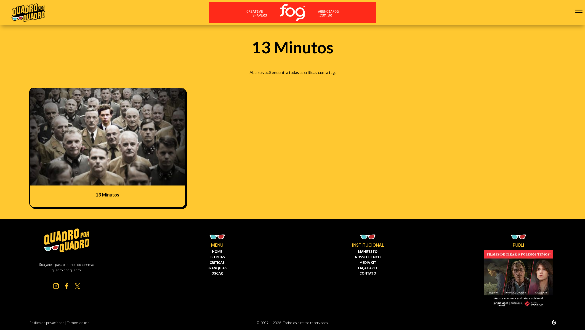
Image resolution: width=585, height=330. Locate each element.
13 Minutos (107, 194)
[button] (579, 11)
